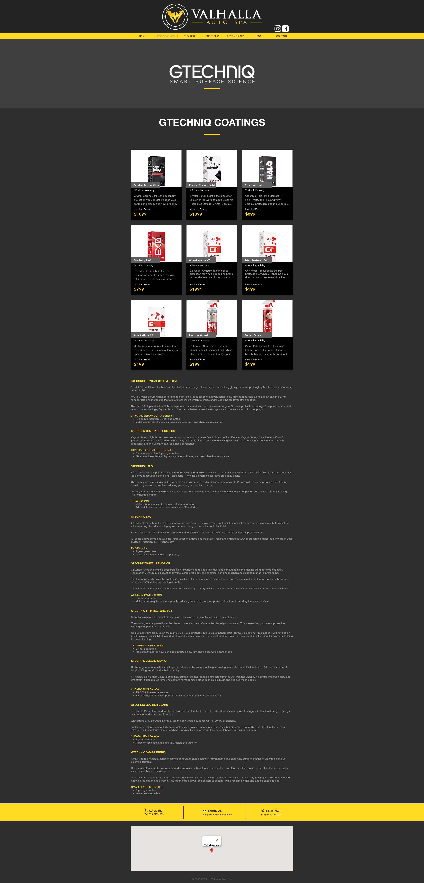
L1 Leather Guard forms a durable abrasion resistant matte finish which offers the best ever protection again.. (211, 350)
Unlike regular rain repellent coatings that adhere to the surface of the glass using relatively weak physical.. (156, 350)
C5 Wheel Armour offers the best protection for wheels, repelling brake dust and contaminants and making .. (211, 274)
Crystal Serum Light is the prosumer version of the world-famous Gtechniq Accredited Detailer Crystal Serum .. (211, 199)
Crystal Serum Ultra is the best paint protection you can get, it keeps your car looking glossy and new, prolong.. (155, 199)
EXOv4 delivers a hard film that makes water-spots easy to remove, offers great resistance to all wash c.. (155, 275)
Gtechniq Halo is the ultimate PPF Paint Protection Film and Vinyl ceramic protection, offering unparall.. (267, 199)
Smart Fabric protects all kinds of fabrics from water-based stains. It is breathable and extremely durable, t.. (266, 350)
